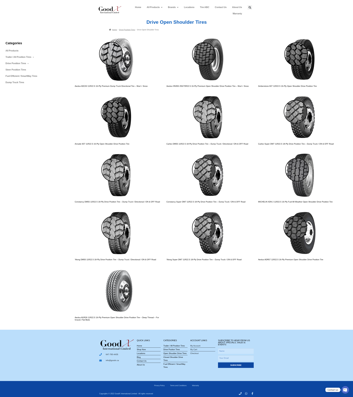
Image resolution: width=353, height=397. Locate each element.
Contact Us (221, 7)
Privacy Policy (159, 386)
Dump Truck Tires (15, 82)
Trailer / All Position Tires (18, 57)
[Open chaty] (345, 390)
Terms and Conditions (178, 386)
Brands (172, 7)
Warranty (237, 13)
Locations (189, 7)
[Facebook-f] (252, 393)
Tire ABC (204, 7)
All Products (153, 7)
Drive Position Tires (127, 29)
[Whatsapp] (246, 393)
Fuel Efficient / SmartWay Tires (21, 76)
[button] (250, 7)
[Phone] (240, 393)
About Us (237, 7)
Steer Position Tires (16, 70)
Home (138, 7)
